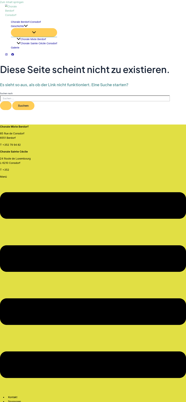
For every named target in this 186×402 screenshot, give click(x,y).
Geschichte (17, 26)
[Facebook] (12, 54)
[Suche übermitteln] (6, 105)
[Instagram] (6, 54)
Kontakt (12, 397)
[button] (26, 26)
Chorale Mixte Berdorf (33, 39)
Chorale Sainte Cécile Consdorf (38, 43)
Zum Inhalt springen (12, 2)
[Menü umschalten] (34, 32)
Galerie (15, 47)
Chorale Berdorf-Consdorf (26, 21)
